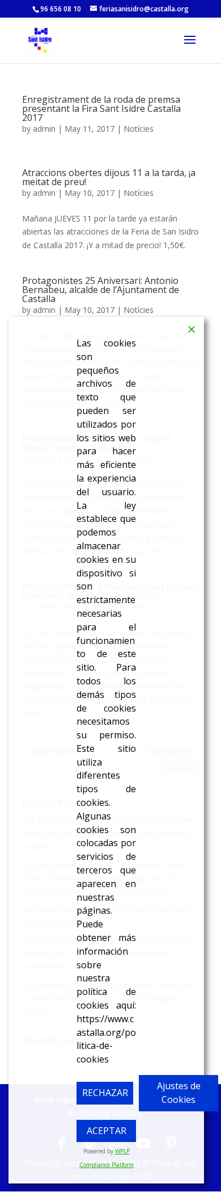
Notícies (139, 128)
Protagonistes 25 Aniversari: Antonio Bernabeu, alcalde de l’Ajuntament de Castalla (100, 289)
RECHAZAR (105, 1092)
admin (44, 128)
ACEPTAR (106, 1130)
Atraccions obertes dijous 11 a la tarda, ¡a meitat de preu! (109, 177)
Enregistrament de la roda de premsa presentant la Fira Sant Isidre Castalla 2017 (101, 108)
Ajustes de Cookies (179, 1093)
